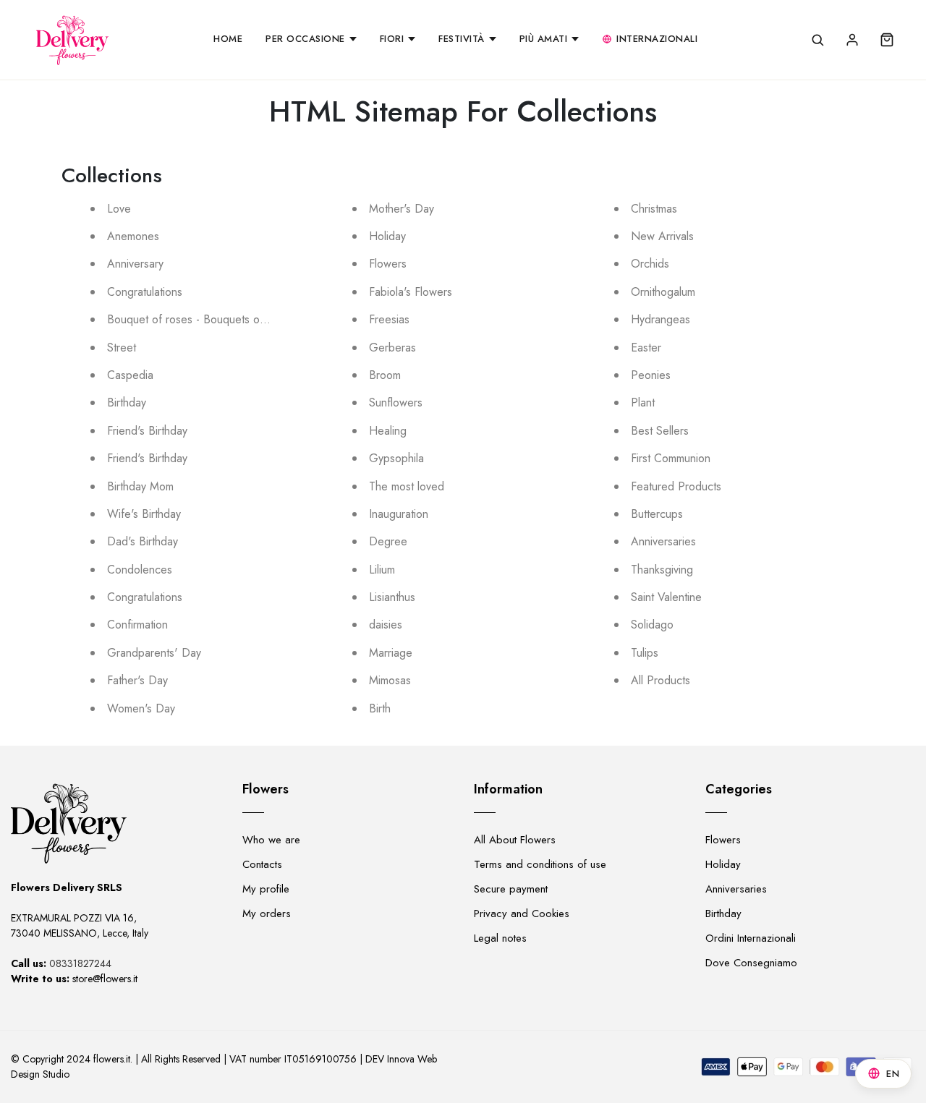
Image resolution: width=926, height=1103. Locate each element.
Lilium (382, 569)
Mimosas (390, 680)
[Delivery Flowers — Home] (72, 39)
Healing (388, 430)
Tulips (644, 652)
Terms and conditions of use (540, 864)
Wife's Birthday (144, 514)
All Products (660, 680)
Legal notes (500, 938)
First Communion (670, 458)
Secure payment (511, 889)
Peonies (651, 375)
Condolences (139, 569)
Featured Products (676, 486)
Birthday (126, 402)
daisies (385, 624)
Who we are (271, 840)
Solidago (652, 624)
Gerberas (392, 347)
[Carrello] (886, 39)
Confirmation (137, 624)
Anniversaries (663, 541)
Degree (388, 541)
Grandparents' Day (154, 652)
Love (119, 208)
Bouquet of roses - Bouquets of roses (200, 319)
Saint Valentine (666, 597)
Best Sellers (660, 430)
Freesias (389, 319)
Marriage (390, 652)
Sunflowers (395, 402)
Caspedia (130, 375)
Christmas (654, 208)
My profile (265, 889)
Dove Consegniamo (751, 963)
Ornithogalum (663, 292)
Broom (385, 375)
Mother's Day (401, 208)
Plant (643, 402)
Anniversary (135, 263)
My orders (266, 913)
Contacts (262, 864)
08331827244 (80, 963)
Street (121, 347)
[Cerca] (817, 39)
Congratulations (144, 292)
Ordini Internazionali (750, 938)
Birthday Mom (140, 486)
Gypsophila (396, 458)
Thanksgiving (662, 569)
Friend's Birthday (147, 430)
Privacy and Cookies (521, 913)
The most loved (406, 486)
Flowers (388, 263)
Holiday (387, 236)
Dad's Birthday (142, 541)
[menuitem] (228, 40)
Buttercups (657, 514)
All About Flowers (515, 840)
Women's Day (141, 708)
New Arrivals (662, 236)
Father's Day (137, 680)
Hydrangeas (660, 319)
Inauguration (398, 514)
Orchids (650, 263)
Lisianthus (392, 597)
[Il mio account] (852, 39)
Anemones (133, 236)
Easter (646, 347)
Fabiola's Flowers (410, 292)
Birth (380, 708)
